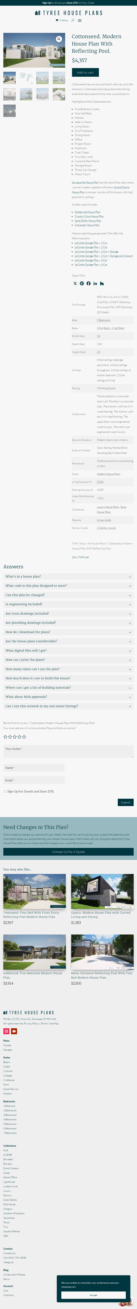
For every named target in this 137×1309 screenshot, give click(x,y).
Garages (7, 1049)
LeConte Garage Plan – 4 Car (91, 264)
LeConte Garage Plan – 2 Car (91, 247)
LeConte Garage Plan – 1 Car (91, 243)
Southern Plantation (14, 1213)
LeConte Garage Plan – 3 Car (91, 260)
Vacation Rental (11, 1231)
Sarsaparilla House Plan (85, 182)
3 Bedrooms (9, 1114)
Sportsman (9, 1217)
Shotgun (7, 1208)
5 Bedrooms (104, 320)
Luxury (7, 1190)
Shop (82, 543)
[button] (59, 39)
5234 (100, 481)
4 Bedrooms (9, 1119)
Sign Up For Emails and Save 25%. (30, 791)
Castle (6, 1066)
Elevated (8, 1159)
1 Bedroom (9, 1105)
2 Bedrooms (9, 1110)
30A (5, 1235)
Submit (125, 802)
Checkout (8, 1295)
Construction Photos (14, 1274)
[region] (93, 1288)
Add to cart (85, 72)
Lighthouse (9, 1181)
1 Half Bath (117, 328)
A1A (5, 1150)
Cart (5, 1290)
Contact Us (9, 1253)
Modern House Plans (108, 474)
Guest (6, 1172)
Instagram (8, 1262)
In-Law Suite (104, 520)
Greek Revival (10, 1089)
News (6, 1279)
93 (98, 336)
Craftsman (9, 1080)
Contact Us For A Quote (68, 852)
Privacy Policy (31, 1023)
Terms (44, 1023)
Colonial (7, 1071)
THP (74, 543)
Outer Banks (10, 1199)
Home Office (10, 1177)
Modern (7, 1093)
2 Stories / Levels (106, 527)
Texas (6, 1222)
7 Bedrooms (9, 1133)
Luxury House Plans (108, 507)
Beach (6, 1062)
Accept (93, 1295)
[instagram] (6, 1031)
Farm (6, 1084)
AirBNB (7, 1154)
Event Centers (11, 1168)
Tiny (5, 1226)
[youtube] (14, 1031)
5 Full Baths (103, 328)
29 (98, 352)
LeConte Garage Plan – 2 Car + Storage (96, 251)
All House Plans (96, 543)
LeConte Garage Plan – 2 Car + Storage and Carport (104, 256)
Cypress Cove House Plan (89, 216)
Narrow (7, 1195)
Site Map (54, 1023)
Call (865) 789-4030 (14, 1257)
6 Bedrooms (9, 1128)
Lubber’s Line (10, 1186)
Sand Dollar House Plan (88, 220)
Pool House (9, 1204)
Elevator (7, 1163)
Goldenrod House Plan (87, 212)
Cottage (7, 1075)
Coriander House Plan (87, 225)
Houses (7, 1045)
